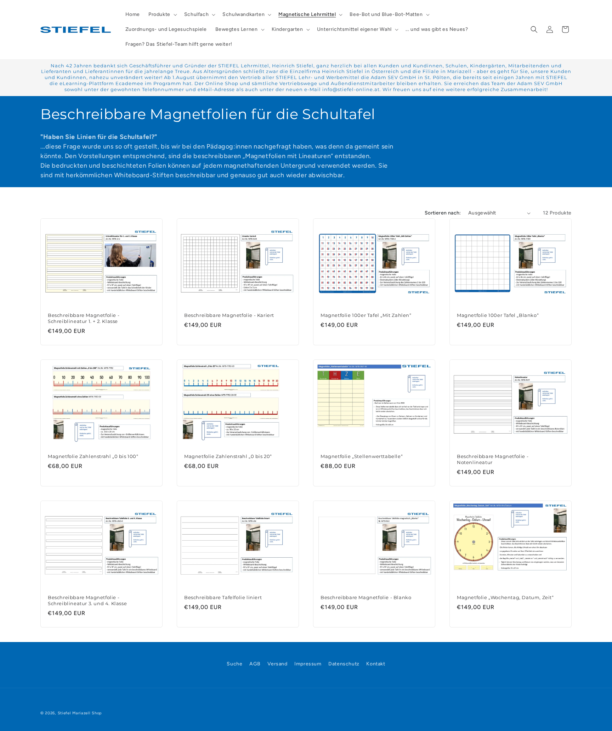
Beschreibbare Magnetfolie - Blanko (366, 598)
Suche (234, 664)
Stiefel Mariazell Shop (80, 713)
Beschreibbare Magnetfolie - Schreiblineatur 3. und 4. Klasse (87, 601)
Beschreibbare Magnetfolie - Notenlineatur (492, 459)
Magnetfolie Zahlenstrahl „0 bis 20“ (228, 456)
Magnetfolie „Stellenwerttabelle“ (362, 456)
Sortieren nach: (443, 213)
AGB (255, 664)
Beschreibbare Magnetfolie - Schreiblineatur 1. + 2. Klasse (83, 318)
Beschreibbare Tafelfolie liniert (223, 598)
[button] (162, 14)
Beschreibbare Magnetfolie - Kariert (229, 315)
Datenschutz (343, 664)
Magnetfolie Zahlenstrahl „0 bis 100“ (93, 456)
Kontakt (375, 664)
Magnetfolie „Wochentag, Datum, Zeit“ (505, 598)
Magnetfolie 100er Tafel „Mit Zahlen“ (366, 315)
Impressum (307, 664)
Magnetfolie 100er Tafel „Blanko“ (498, 315)
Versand (277, 664)
